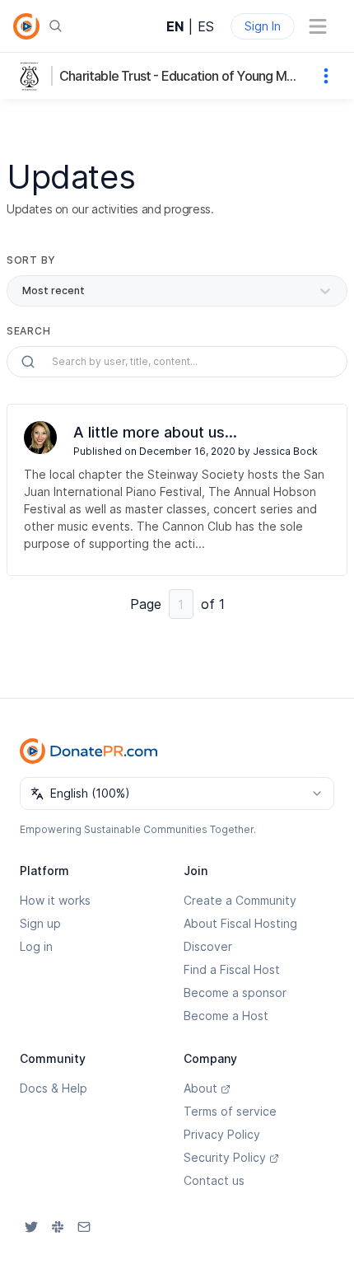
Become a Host (226, 1016)
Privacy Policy (222, 1134)
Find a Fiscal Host (232, 969)
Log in (36, 946)
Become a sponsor (235, 992)
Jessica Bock (285, 451)
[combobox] (177, 793)
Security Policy (225, 1157)
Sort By (31, 260)
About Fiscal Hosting (240, 923)
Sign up (40, 923)
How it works (55, 900)
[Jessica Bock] (40, 437)
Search (28, 331)
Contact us (214, 1180)
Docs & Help (53, 1088)
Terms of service (230, 1111)
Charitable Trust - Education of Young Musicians (180, 76)
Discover (208, 946)
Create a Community (240, 900)
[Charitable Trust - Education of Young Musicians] (33, 75)
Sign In (263, 26)
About (200, 1088)
